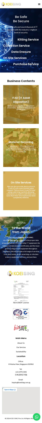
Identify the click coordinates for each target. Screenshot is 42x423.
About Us (21, 343)
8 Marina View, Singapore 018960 (21, 364)
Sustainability (21, 351)
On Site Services (21, 182)
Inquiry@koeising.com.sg (21, 382)
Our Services (21, 347)
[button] (39, 4)
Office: (20, 361)
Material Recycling (21, 142)
